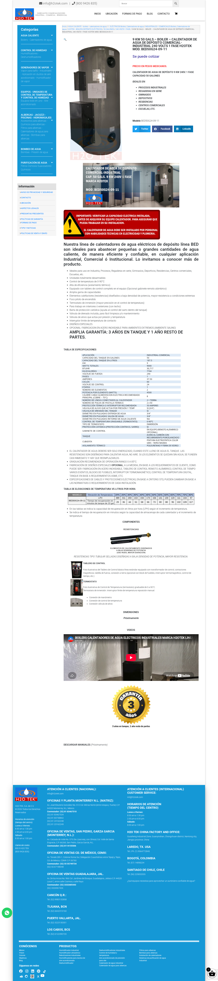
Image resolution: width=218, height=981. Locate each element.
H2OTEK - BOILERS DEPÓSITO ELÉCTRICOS (85, 29)
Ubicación (111, 13)
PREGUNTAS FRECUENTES (32, 213)
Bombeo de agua (31, 149)
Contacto (163, 13)
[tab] (36, 36)
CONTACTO (26, 197)
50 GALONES (109, 29)
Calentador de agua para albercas (112, 966)
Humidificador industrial (69, 950)
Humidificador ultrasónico (69, 953)
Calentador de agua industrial (111, 963)
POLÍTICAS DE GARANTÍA (32, 219)
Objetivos (23, 958)
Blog (150, 13)
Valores (22, 955)
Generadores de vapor (35, 67)
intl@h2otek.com (135, 797)
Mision (21, 950)
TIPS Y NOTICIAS (28, 228)
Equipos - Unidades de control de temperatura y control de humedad (36, 94)
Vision (21, 953)
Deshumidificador (66, 963)
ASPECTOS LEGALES (30, 208)
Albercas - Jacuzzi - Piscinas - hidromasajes (36, 116)
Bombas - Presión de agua (34, 152)
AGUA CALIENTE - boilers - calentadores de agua (87, 27)
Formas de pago (132, 13)
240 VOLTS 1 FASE (123, 29)
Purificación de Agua (34, 162)
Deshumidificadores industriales (112, 950)
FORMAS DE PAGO (29, 223)
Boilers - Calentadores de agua (36, 39)
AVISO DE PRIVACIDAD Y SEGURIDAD (37, 192)
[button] (65, 39)
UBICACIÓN (26, 203)
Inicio (97, 13)
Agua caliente (30, 35)
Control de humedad (34, 50)
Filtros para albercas (147, 950)
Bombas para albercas (148, 953)
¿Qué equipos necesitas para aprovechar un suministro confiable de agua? (161, 881)
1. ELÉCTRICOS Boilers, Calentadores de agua (126, 27)
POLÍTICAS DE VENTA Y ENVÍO (34, 233)
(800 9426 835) (86, 3)
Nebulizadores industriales (70, 955)
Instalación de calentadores (150, 955)
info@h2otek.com (55, 3)
